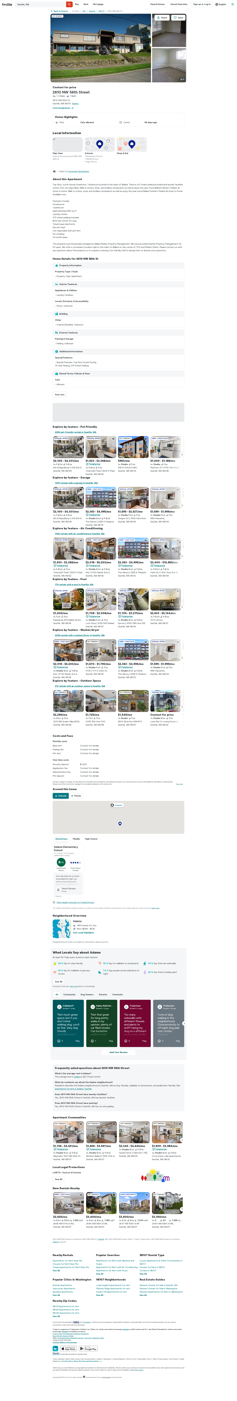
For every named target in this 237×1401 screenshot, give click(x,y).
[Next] (182, 455)
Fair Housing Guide (88, 1359)
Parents (103, 994)
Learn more (155, 908)
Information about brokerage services (71, 1338)
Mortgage (98, 4)
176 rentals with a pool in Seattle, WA (74, 584)
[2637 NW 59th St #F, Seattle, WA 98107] (134, 1203)
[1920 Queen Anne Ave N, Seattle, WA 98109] (134, 1132)
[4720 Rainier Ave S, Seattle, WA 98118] (101, 549)
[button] (69, 4)
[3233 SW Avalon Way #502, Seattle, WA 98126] (68, 701)
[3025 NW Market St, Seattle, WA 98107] (101, 599)
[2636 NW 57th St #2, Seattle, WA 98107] (68, 1203)
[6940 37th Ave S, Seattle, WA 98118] (68, 599)
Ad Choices (174, 1359)
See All (60, 981)
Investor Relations (119, 1359)
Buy (77, 4)
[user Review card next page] (184, 1023)
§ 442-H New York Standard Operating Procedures (71, 1334)
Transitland (87, 1322)
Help (154, 1359)
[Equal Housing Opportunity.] (84, 1377)
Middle (76, 839)
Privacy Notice (163, 1359)
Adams (75, 103)
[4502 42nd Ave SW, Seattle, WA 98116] (133, 498)
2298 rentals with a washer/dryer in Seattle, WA (80, 635)
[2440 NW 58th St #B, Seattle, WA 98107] (167, 1203)
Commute (117, 994)
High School (91, 839)
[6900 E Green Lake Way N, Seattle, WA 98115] (167, 1132)
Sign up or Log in (202, 4)
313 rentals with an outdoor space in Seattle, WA (80, 686)
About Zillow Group (72, 1359)
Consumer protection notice (94, 1338)
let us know (139, 1370)
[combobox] (44, 4)
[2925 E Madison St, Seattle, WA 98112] (101, 498)
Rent (86, 4)
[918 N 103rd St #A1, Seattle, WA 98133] (133, 447)
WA (84, 11)
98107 (101, 11)
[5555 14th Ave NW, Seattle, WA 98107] (101, 1132)
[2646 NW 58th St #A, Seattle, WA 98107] (101, 1203)
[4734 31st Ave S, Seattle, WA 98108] (165, 447)
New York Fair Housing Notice (63, 1336)
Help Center (106, 1377)
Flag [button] (77, 1041)
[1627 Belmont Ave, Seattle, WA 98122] (165, 701)
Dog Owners (87, 994)
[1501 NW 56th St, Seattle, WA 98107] (68, 1132)
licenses (125, 1329)
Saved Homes (157, 4)
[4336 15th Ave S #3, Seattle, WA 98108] (101, 701)
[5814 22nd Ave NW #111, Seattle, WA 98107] (133, 701)
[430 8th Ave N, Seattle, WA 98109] (68, 447)
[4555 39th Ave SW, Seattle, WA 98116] (133, 599)
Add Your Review (118, 1052)
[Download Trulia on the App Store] (68, 1348)
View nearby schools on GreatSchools (75, 902)
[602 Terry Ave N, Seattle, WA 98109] (165, 549)
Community (69, 994)
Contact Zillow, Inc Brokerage (65, 1342)
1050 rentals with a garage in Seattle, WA (76, 483)
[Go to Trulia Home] (8, 4)
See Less (61, 394)
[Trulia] (55, 1348)
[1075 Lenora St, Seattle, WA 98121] (165, 599)
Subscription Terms (144, 1359)
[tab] (61, 796)
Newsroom (107, 1359)
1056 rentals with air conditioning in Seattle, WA (80, 533)
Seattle (92, 11)
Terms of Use (131, 1359)
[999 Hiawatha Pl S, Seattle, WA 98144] (165, 498)
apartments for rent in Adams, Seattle (73, 1089)
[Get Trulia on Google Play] (88, 1348)
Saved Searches (178, 4)
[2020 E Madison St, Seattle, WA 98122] (101, 447)
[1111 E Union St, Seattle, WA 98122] (101, 650)
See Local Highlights (83, 932)
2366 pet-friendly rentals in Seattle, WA (75, 432)
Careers (99, 1359)
